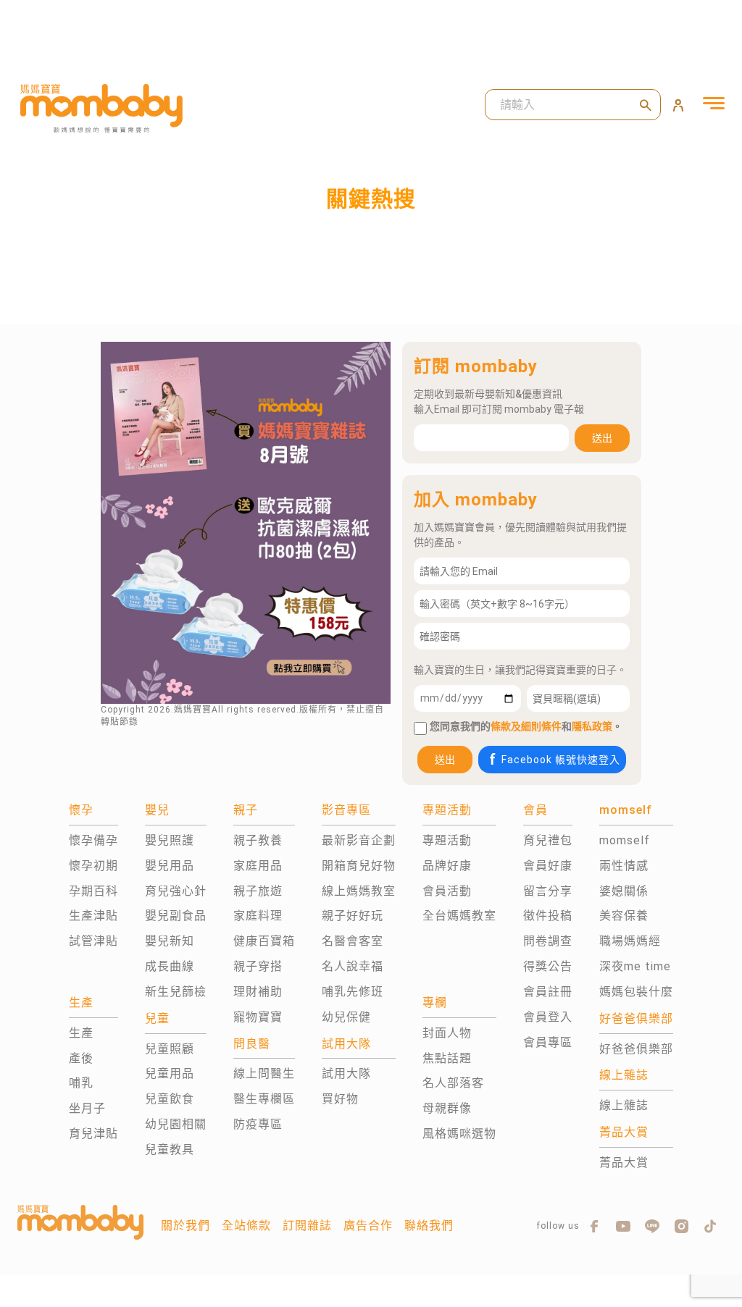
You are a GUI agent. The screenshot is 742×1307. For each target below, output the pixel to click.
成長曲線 (169, 966)
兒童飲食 (169, 1099)
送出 (602, 438)
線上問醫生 (264, 1073)
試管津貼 (93, 941)
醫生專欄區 (264, 1099)
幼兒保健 (346, 1017)
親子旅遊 (258, 891)
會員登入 (547, 1017)
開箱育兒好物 (359, 866)
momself (624, 840)
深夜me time (635, 966)
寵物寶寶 (258, 1017)
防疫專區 (258, 1124)
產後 (81, 1058)
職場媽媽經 (630, 941)
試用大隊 (346, 1073)
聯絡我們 (429, 1225)
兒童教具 (169, 1149)
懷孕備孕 (93, 840)
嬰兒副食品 (176, 916)
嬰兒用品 (169, 866)
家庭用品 (258, 866)
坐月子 (87, 1108)
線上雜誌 (624, 1105)
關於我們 (185, 1225)
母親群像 (447, 1108)
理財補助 (258, 992)
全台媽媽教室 (459, 916)
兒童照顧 (169, 1049)
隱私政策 (592, 726)
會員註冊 (547, 992)
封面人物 (447, 1033)
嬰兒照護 (169, 840)
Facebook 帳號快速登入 (560, 759)
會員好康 (547, 866)
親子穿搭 (258, 966)
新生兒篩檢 (176, 992)
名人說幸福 (352, 966)
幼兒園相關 (176, 1124)
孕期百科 (93, 891)
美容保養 (624, 916)
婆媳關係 (624, 891)
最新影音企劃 (359, 840)
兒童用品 (169, 1073)
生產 (81, 1033)
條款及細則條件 (526, 726)
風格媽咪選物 (459, 1133)
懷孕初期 (93, 866)
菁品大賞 (624, 1162)
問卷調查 (547, 941)
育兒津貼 (93, 1133)
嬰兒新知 (169, 941)
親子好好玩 (352, 916)
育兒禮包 (547, 840)
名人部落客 (453, 1083)
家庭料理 (258, 916)
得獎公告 (547, 966)
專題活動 (447, 840)
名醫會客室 (352, 941)
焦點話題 (447, 1058)
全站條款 (246, 1225)
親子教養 (258, 840)
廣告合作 (368, 1225)
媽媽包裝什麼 (636, 992)
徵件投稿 (547, 916)
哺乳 (81, 1083)
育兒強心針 (176, 891)
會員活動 (447, 891)
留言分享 (547, 891)
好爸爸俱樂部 (636, 1049)
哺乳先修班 (352, 992)
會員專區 (547, 1042)
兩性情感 (624, 866)
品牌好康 (447, 866)
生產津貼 (93, 916)
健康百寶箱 (264, 941)
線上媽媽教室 (359, 891)
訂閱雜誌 (307, 1225)
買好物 (340, 1099)
